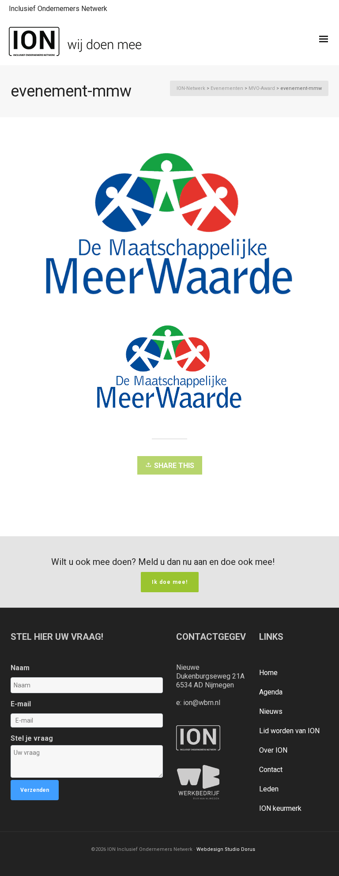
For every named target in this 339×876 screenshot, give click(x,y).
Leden (269, 789)
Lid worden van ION (289, 731)
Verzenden (34, 790)
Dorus (248, 849)
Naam (20, 668)
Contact (270, 769)
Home (268, 672)
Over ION (273, 750)
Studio (232, 849)
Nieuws (270, 711)
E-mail (21, 704)
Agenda (270, 692)
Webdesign (209, 849)
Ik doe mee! (170, 582)
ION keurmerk (280, 808)
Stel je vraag (32, 738)
